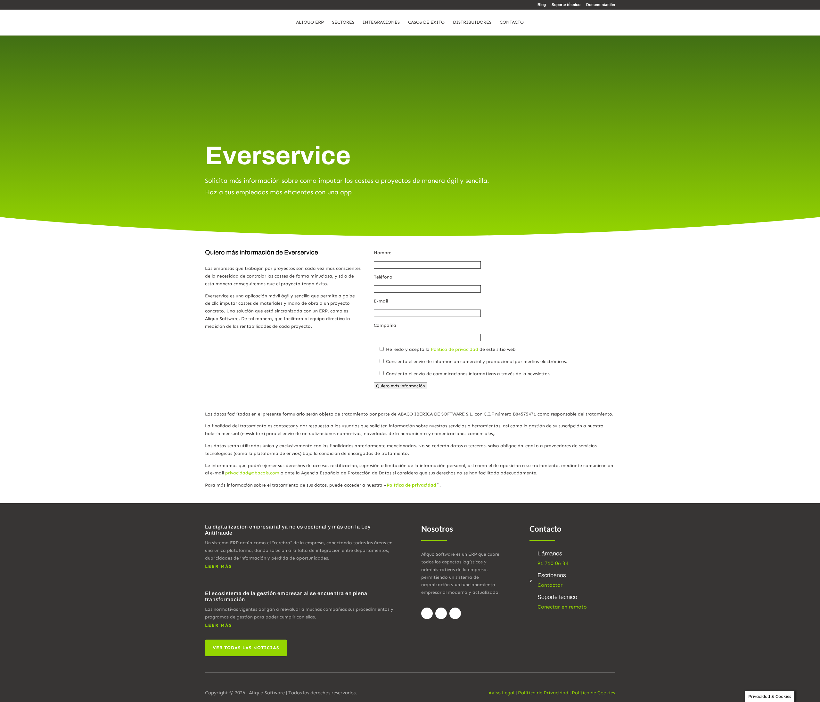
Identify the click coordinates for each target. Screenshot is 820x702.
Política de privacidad (454, 349)
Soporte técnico (566, 5)
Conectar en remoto (562, 607)
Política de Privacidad (543, 693)
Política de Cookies (593, 693)
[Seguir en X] (441, 613)
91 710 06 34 (552, 563)
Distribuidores (472, 22)
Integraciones (381, 22)
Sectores (343, 22)
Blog (541, 5)
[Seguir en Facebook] (427, 613)
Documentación (600, 5)
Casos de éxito (426, 22)
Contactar (549, 585)
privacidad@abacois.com (252, 473)
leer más (218, 566)
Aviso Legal (501, 693)
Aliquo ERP (310, 22)
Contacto (512, 22)
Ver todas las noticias (246, 647)
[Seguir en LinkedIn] (455, 613)
